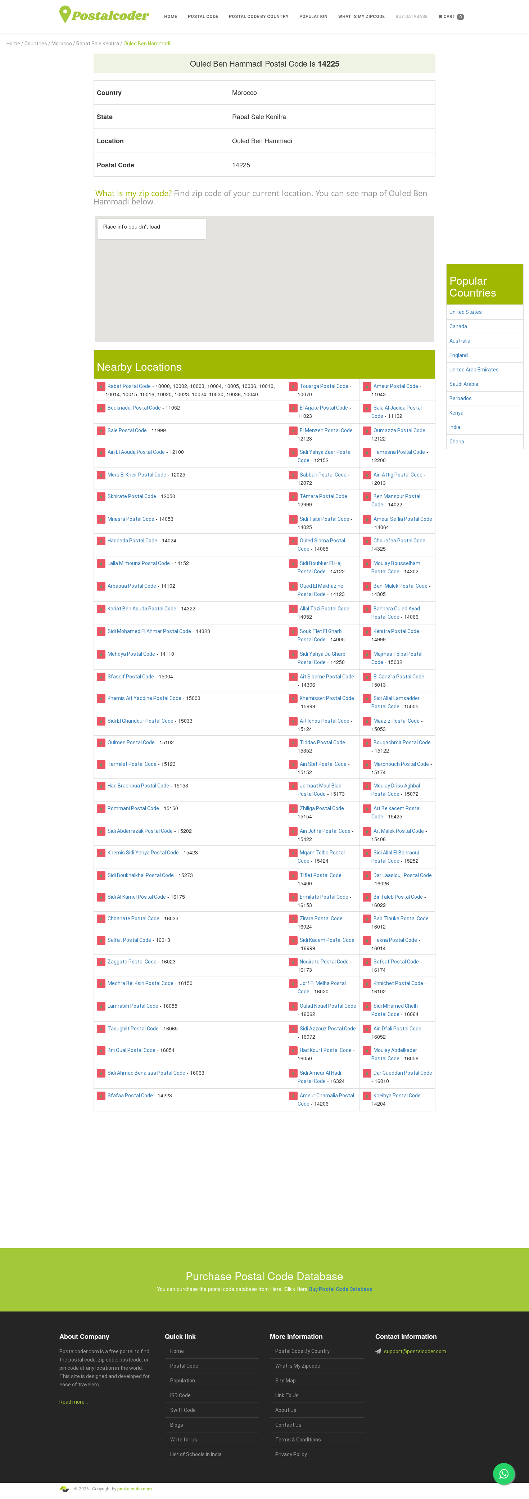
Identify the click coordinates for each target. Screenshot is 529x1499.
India (454, 427)
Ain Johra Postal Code (324, 831)
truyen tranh (135, 1479)
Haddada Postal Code (131, 540)
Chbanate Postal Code (132, 918)
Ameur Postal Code (394, 386)
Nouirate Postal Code (323, 962)
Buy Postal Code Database (340, 1289)
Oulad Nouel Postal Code (327, 1006)
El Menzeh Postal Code (325, 430)
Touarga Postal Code (323, 386)
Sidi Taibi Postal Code (323, 519)
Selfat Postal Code (128, 940)
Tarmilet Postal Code (131, 764)
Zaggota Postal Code (131, 962)
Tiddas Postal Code (321, 742)
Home (170, 16)
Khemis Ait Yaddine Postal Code (143, 698)
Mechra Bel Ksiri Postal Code (139, 983)
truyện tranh (115, 1479)
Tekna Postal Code (394, 940)
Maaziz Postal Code (395, 721)
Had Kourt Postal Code (325, 1050)
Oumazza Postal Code (398, 430)
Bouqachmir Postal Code (401, 742)
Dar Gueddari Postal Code (401, 1073)
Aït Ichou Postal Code (323, 721)
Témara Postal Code (322, 496)
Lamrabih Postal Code (131, 1006)
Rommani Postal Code (132, 808)
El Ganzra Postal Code (397, 676)
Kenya (456, 413)
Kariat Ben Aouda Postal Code (140, 608)
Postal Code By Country (259, 16)
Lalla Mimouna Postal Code (137, 563)
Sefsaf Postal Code (395, 962)
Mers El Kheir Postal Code (135, 475)
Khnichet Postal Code (397, 983)
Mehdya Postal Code (130, 654)
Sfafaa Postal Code (129, 1095)
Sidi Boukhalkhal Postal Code (139, 875)
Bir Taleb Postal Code (397, 897)
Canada (458, 326)
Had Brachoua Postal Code (137, 786)
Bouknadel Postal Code (133, 408)
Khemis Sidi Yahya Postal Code (142, 852)
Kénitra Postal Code (395, 631)
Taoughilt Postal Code (132, 1028)
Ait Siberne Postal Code (326, 676)
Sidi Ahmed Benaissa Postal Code (145, 1073)
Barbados (460, 398)
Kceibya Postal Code (396, 1095)
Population (313, 16)
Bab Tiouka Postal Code (400, 918)
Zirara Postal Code (320, 918)
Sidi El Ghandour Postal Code (139, 721)
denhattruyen (332, 1479)
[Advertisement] (44, 156)
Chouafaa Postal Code (398, 540)
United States (465, 312)
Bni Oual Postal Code (130, 1050)
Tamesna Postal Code (398, 452)
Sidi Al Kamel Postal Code (135, 897)
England (458, 355)
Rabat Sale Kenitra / (99, 43)
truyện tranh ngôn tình (163, 1479)
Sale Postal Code (126, 430)
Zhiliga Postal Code (321, 808)
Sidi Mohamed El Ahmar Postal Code (148, 631)
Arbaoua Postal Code (130, 586)
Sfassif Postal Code (129, 676)
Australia (459, 341)
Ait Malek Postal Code (397, 831)
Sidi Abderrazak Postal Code (139, 831)
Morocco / (63, 43)
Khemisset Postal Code (326, 698)
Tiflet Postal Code (320, 875)
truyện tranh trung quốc (266, 1479)
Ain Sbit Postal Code (322, 764)
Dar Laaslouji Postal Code (401, 875)
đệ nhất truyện (70, 1479)
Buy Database (411, 16)
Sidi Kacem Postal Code (326, 940)
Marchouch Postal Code (400, 764)
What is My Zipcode (361, 16)
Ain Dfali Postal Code (396, 1028)
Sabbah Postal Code (322, 475)
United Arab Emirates (474, 370)
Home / (14, 43)
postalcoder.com (134, 1488)
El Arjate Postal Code (323, 408)
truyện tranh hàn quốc (229, 1479)
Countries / (37, 43)
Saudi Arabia (463, 384)
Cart (452, 16)
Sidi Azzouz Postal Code (327, 1028)
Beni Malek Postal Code (399, 586)
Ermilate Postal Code (323, 897)
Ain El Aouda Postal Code (135, 452)
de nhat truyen (93, 1479)
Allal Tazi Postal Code (323, 608)
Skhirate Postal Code (130, 496)
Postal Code (203, 16)
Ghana (456, 441)
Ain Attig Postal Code (396, 475)
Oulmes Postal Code (130, 742)
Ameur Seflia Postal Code (401, 519)
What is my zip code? (133, 193)
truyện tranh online (196, 1479)
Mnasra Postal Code (129, 519)
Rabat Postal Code (128, 386)
